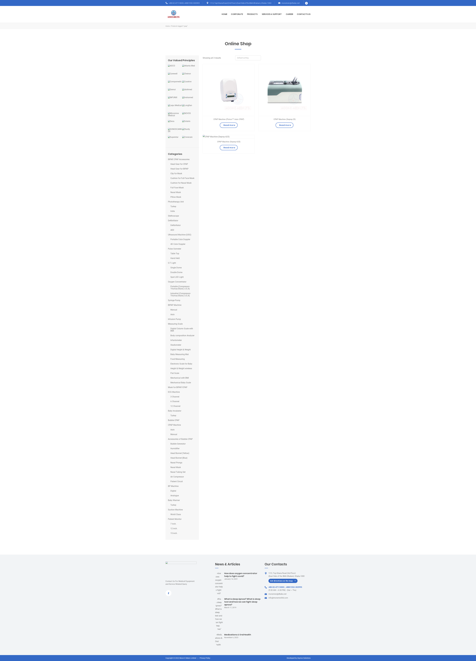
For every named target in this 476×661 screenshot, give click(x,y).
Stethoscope (173, 216)
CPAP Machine (174, 425)
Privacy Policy (205, 658)
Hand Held (175, 258)
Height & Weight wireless (181, 368)
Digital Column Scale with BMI (181, 330)
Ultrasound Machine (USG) (179, 235)
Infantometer (176, 340)
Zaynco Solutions (304, 658)
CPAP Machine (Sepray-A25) (228, 142)
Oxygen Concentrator (177, 282)
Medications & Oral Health (237, 634)
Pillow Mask (175, 197)
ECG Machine (174, 392)
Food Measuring (177, 359)
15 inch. (173, 533)
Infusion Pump (174, 319)
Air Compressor (177, 477)
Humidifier (174, 448)
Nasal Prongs (176, 463)
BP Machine (173, 486)
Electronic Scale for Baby (181, 364)
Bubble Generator (178, 444)
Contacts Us (304, 14)
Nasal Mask (175, 192)
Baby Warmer (174, 500)
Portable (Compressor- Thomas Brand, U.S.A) (180, 287)
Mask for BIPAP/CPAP (177, 387)
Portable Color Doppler (180, 239)
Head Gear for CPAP (179, 164)
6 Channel (174, 401)
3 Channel (174, 397)
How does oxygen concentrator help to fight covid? (240, 575)
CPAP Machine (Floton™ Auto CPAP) (228, 119)
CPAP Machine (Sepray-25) (285, 119)
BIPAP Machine (174, 305)
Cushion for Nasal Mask (181, 183)
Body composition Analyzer (182, 335)
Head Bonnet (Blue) (178, 458)
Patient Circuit (176, 481)
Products (252, 14)
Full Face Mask (177, 188)
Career (289, 14)
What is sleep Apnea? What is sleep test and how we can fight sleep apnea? (242, 602)
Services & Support (272, 14)
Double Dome (176, 272)
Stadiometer (175, 345)
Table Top (174, 253)
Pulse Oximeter (174, 249)
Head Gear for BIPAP (179, 169)
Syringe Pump (174, 300)
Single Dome (176, 268)
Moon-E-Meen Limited (187, 658)
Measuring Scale (175, 324)
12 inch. (173, 528)
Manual (173, 310)
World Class (175, 514)
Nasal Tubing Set (177, 472)
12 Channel (175, 406)
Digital (173, 491)
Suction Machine (175, 510)
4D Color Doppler (177, 244)
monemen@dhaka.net (291, 3)
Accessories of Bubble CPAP (180, 439)
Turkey (173, 206)
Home (224, 14)
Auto (172, 314)
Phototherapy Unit (176, 202)
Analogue (174, 496)
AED (172, 230)
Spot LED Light (177, 277)
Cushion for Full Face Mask (182, 178)
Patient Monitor (174, 519)
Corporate (237, 14)
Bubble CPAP (173, 420)
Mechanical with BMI (179, 378)
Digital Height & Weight (180, 350)
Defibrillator (173, 221)
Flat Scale (174, 373)
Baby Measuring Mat (179, 354)
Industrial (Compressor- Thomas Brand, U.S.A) (180, 294)
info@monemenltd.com (278, 598)
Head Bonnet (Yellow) (179, 453)
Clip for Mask (176, 173)
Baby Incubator (174, 411)
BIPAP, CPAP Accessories (179, 159)
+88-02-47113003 (176, 3)
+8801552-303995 (192, 3)
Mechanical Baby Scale (180, 383)
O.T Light (172, 263)
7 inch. (173, 524)
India (172, 211)
